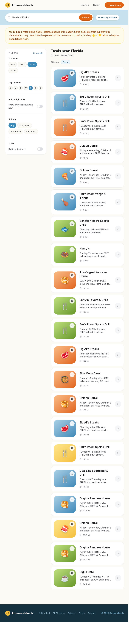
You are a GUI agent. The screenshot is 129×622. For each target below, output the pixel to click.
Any (12, 125)
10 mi (22, 64)
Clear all (38, 53)
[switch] (25, 106)
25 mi (32, 64)
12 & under (24, 125)
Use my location (109, 17)
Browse (83, 5)
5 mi (13, 64)
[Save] (72, 73)
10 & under (16, 131)
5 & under (31, 131)
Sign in (94, 5)
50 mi (13, 70)
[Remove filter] (68, 62)
